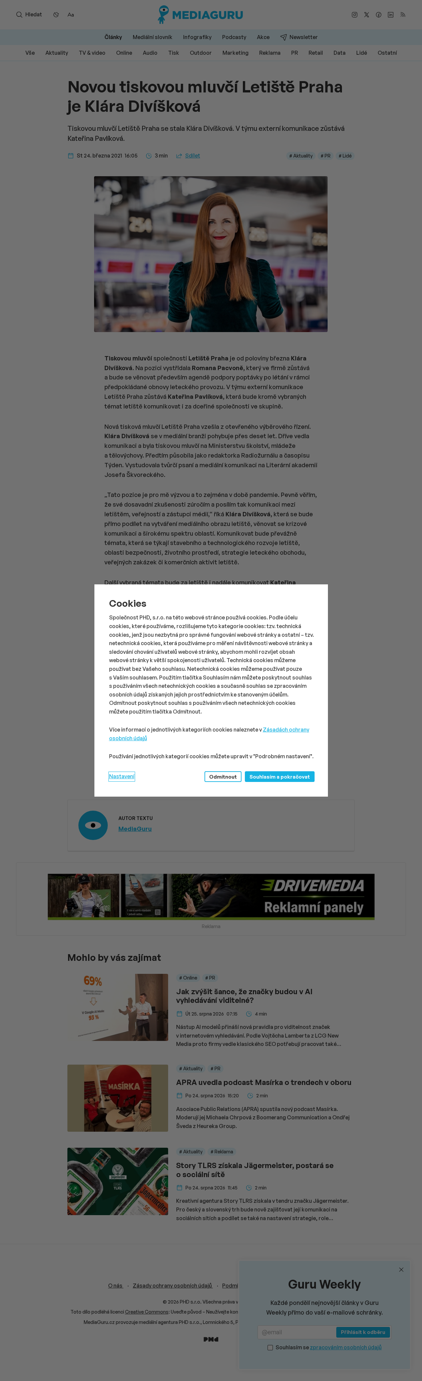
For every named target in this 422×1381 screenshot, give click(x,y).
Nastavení (121, 776)
